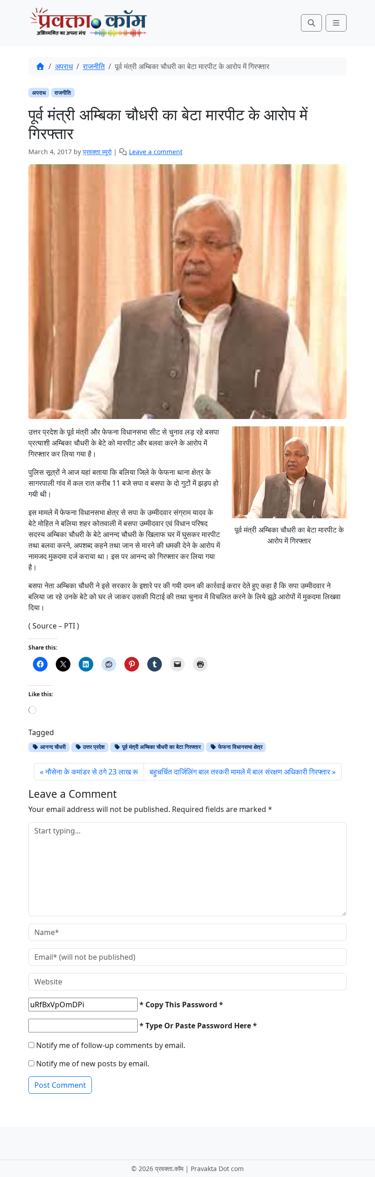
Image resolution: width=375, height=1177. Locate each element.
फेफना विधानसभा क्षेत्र (239, 747)
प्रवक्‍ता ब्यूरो (97, 151)
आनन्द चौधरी (52, 747)
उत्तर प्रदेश (93, 747)
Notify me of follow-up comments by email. (110, 1045)
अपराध (64, 66)
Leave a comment (155, 151)
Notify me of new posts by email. (92, 1064)
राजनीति (94, 66)
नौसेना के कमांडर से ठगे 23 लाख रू (91, 772)
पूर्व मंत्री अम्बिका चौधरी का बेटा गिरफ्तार (161, 747)
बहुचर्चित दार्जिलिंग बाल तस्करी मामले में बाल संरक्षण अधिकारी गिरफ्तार (240, 772)
